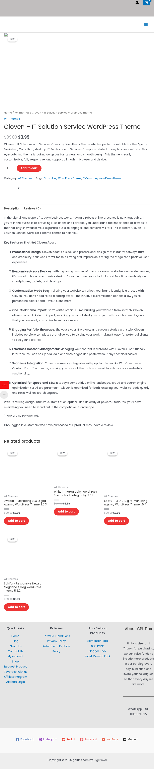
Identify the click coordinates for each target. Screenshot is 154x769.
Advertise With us (15, 672)
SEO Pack (97, 646)
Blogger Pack (97, 651)
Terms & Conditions (56, 636)
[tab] (12, 208)
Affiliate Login (15, 682)
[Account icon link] (137, 2)
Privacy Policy (56, 641)
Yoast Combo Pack (97, 656)
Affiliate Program (15, 677)
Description (12, 208)
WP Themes (21, 112)
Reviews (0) (32, 208)
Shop (15, 661)
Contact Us (15, 651)
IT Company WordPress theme (102, 178)
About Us (15, 646)
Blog (15, 641)
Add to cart (29, 168)
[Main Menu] (146, 24)
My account (15, 656)
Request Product (15, 667)
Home (8, 112)
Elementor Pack (97, 641)
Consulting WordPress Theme (62, 178)
